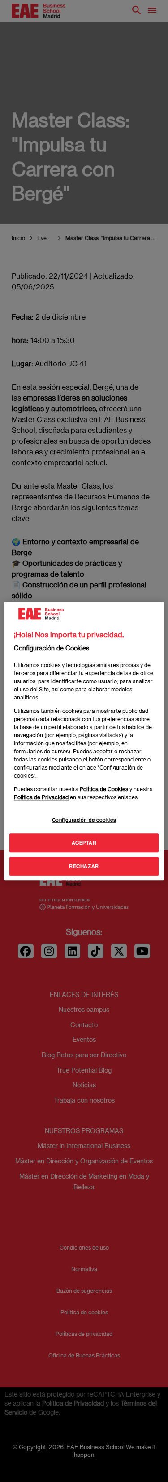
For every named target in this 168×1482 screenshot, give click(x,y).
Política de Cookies (104, 789)
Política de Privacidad (41, 797)
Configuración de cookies (84, 820)
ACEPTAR (84, 843)
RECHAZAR (84, 866)
